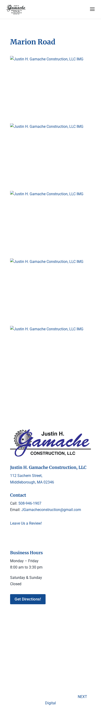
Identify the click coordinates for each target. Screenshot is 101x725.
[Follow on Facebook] (14, 537)
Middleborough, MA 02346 (32, 482)
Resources (40, 652)
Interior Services (42, 645)
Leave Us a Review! (26, 523)
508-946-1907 (29, 503)
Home (21, 645)
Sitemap (80, 652)
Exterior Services (72, 645)
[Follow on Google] (23, 537)
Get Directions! (28, 599)
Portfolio (21, 652)
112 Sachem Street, (26, 475)
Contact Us (61, 652)
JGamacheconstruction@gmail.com (50, 509)
